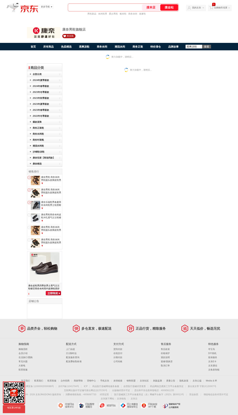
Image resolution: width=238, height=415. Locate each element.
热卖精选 (66, 46)
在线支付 (117, 353)
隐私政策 (183, 380)
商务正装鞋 (38, 128)
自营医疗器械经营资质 (134, 386)
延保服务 (212, 357)
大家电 (22, 365)
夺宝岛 (211, 349)
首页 (33, 46)
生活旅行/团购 (26, 357)
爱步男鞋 (113, 13)
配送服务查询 (72, 357)
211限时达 (71, 353)
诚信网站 (108, 405)
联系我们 (38, 380)
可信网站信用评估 (67, 405)
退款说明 (165, 357)
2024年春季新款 (41, 86)
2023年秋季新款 (41, 98)
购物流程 (23, 349)
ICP (86, 386)
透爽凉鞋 (84, 46)
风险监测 (157, 380)
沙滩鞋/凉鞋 (38, 151)
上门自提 (70, 349)
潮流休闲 (120, 46)
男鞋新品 (91, 13)
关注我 (70, 36)
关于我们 (25, 380)
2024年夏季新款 (41, 80)
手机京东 (104, 380)
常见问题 (23, 361)
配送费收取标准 (74, 361)
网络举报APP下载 (150, 405)
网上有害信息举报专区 (129, 405)
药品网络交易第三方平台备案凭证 (167, 386)
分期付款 (117, 357)
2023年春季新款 (41, 110)
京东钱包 (121, 398)
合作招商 (65, 380)
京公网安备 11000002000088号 (38, 386)
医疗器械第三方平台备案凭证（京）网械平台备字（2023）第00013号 (149, 394)
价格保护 (165, 353)
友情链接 (117, 380)
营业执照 (193, 394)
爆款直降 (37, 122)
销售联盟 (131, 380)
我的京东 (196, 7)
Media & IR (211, 380)
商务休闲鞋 (38, 134)
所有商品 (48, 46)
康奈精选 (37, 163)
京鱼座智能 (213, 369)
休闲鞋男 (102, 13)
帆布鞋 (123, 13)
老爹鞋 (142, 13)
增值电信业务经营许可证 (216, 394)
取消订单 (165, 365)
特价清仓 (155, 46)
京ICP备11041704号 (68, 386)
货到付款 (117, 349)
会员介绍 (23, 353)
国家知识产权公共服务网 (171, 405)
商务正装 (138, 46)
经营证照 (104, 394)
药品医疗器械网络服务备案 (105, 386)
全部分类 (37, 74)
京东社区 (144, 380)
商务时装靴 (38, 140)
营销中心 (91, 380)
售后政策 (165, 349)
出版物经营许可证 (121, 390)
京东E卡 (212, 361)
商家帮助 (78, 380)
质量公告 (170, 380)
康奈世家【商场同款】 (44, 157)
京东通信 (212, 365)
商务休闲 (132, 13)
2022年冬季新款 (41, 116)
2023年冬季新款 (41, 92)
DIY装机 (212, 353)
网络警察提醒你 (87, 405)
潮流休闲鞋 (38, 145)
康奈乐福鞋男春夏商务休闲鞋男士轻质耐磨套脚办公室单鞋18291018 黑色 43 (51, 206)
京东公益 (197, 380)
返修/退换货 (167, 361)
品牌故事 (173, 46)
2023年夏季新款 (41, 104)
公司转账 (117, 361)
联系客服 (23, 369)
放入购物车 (53, 293)
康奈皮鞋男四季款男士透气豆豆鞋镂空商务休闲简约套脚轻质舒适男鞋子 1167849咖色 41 (44, 288)
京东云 (134, 398)
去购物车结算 (220, 7)
